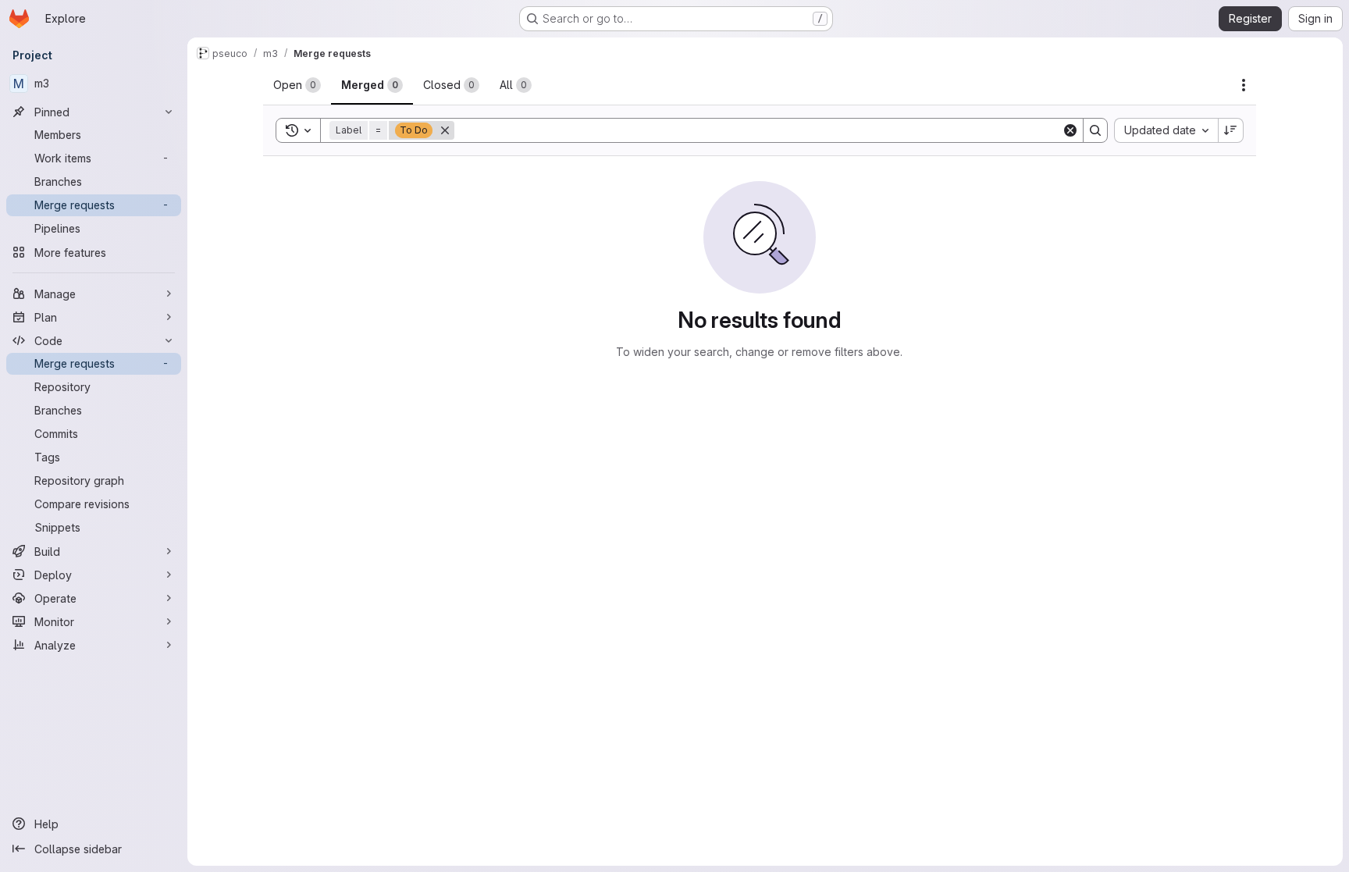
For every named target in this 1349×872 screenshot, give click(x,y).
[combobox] (1166, 130)
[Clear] (1070, 130)
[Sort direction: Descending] (1231, 130)
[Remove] (445, 130)
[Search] (1095, 130)
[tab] (297, 85)
